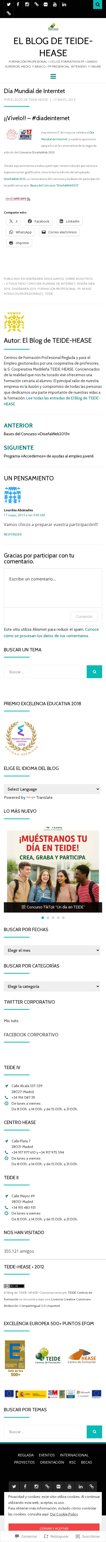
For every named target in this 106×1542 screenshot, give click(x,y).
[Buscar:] (45, 671)
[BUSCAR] (94, 671)
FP (78, 289)
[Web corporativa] (8, 13)
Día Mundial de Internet (56, 283)
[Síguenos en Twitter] (8, 4)
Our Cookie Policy (64, 1514)
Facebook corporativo (31, 1035)
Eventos (47, 1455)
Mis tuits (11, 1020)
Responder (13, 534)
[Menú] (53, 75)
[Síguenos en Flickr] (45, 4)
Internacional (74, 1455)
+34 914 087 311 (23, 1097)
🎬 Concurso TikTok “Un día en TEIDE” (53, 907)
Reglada (26, 1455)
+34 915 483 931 (24, 1207)
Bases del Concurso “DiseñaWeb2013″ (54, 185)
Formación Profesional (57, 289)
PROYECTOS (24, 1462)
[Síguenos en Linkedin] (64, 4)
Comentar (84, 616)
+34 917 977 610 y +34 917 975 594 (38, 1152)
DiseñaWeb (34, 279)
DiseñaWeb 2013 (24, 289)
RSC (72, 1462)
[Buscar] (97, 4)
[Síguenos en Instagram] (27, 4)
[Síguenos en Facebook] (17, 4)
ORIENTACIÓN (52, 1462)
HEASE (86, 289)
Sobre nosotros (79, 279)
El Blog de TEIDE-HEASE (29, 99)
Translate (44, 797)
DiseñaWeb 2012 (14, 179)
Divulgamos (54, 279)
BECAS (86, 1462)
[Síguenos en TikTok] (36, 4)
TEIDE (49, 294)
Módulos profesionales (23, 294)
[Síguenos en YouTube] (54, 4)
